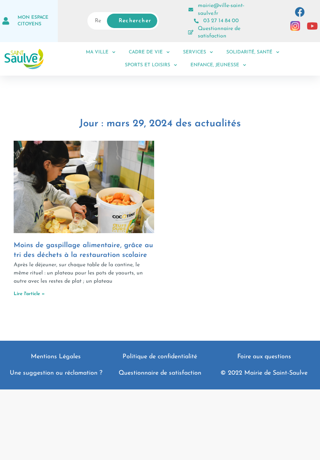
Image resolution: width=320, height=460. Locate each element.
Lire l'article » (29, 294)
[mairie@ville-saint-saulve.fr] (190, 9)
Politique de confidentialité (160, 357)
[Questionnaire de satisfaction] (190, 32)
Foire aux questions (264, 357)
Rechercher (135, 21)
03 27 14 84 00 (221, 21)
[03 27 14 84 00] (196, 21)
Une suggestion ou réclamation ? (56, 373)
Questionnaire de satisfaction (160, 373)
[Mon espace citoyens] (6, 21)
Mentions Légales (56, 357)
